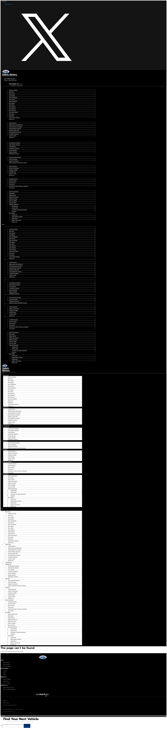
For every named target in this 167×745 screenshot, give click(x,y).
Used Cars (6, 261)
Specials (6, 296)
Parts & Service (6, 318)
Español (4, 1)
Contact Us (4, 685)
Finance (6, 305)
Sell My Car (11, 119)
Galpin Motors (9, 74)
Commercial (6, 279)
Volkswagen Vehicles (14, 153)
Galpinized (6, 281)
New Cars (6, 228)
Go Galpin (6, 331)
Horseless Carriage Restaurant (19, 210)
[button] (48, 224)
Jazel (14, 711)
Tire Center (12, 188)
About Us (3, 677)
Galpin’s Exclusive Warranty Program (18, 162)
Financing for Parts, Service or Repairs (18, 186)
